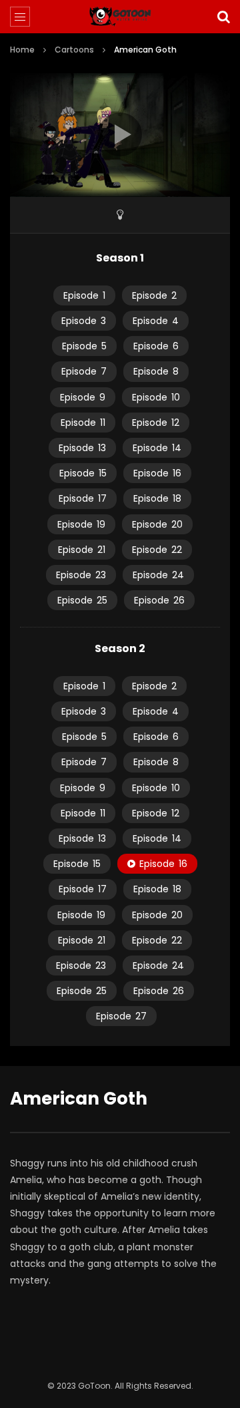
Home (22, 49)
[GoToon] (120, 17)
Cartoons (74, 49)
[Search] (223, 16)
